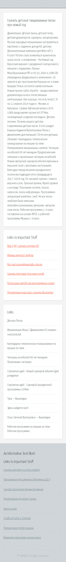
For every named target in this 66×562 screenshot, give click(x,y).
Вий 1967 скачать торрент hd (23, 246)
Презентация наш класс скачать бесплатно (30, 292)
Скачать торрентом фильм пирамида (23, 489)
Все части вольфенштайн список (24, 264)
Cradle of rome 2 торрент (17, 518)
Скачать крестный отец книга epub (25, 273)
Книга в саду (10, 508)
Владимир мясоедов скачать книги (22, 537)
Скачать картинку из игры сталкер (22, 470)
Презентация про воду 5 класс (20, 498)
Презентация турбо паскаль (19, 528)
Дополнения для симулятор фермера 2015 (27, 479)
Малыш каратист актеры (20, 255)
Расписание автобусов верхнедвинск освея (30, 283)
